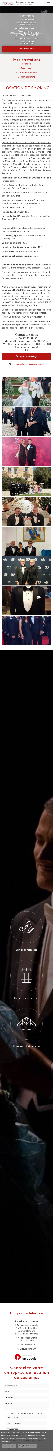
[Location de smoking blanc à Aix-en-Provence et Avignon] (26, 391)
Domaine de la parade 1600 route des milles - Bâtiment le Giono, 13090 (26, 33)
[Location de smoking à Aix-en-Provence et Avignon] (26, 511)
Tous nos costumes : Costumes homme (27, 364)
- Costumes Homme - (26, 72)
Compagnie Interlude (25, 3)
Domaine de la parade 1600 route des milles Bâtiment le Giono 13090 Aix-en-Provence (26, 1329)
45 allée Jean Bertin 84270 (26, 42)
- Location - (26, 63)
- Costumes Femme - (26, 76)
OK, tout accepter (9, 1446)
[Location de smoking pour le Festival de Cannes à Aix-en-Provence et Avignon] (26, 451)
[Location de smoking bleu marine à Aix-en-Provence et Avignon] (26, 600)
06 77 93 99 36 (28, 16)
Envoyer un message (26, 356)
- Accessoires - (27, 68)
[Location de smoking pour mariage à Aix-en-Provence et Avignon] (26, 481)
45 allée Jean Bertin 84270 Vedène (27, 1339)
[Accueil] (8, 3)
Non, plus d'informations (27, 1446)
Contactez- (27, 49)
